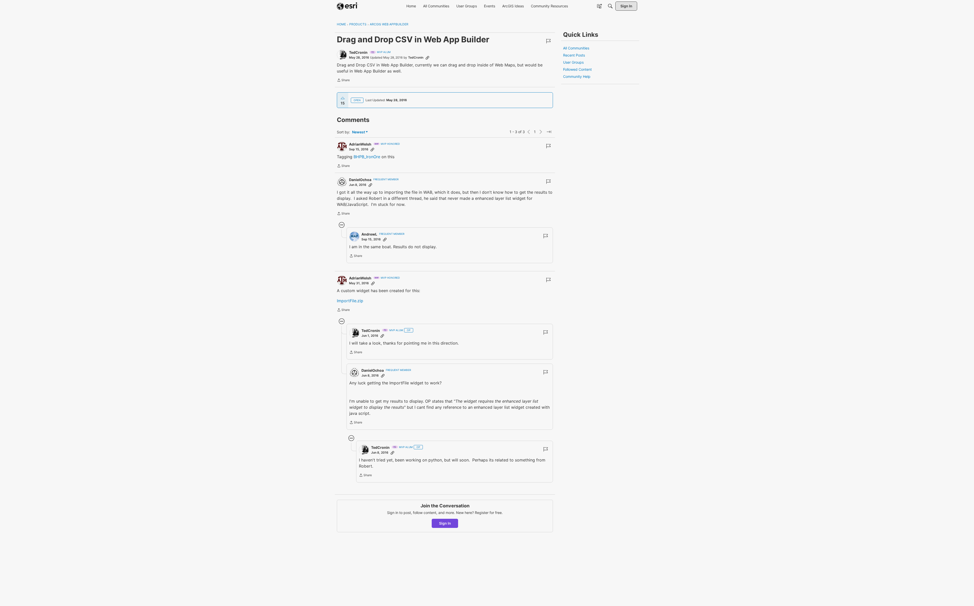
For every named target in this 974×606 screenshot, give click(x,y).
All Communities (576, 48)
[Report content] (548, 41)
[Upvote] (343, 98)
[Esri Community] (347, 6)
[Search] (610, 6)
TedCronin (358, 52)
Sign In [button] (445, 523)
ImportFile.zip (350, 300)
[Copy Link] (427, 57)
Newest (358, 132)
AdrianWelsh (360, 144)
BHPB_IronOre (367, 156)
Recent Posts (574, 55)
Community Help (576, 76)
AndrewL (369, 234)
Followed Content (577, 69)
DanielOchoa (360, 179)
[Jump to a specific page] (549, 132)
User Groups (573, 62)
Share (343, 80)
